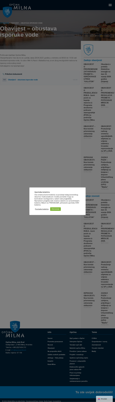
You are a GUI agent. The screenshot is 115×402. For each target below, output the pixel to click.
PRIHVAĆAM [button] (55, 209)
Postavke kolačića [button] (42, 209)
